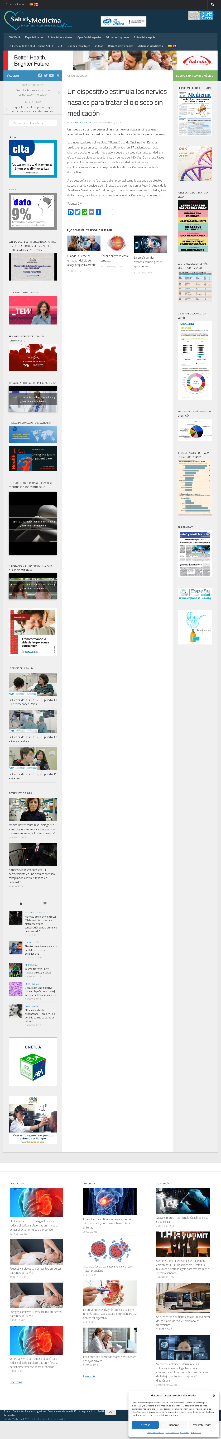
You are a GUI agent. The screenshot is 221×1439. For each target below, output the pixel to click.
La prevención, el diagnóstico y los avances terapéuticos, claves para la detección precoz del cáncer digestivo (110, 1313)
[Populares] (21, 903)
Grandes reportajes (78, 46)
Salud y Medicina (82, 122)
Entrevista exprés (144, 37)
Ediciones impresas (117, 37)
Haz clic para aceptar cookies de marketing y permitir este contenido (33, 399)
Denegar (174, 1425)
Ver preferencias (202, 1425)
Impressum (196, 1432)
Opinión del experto (89, 37)
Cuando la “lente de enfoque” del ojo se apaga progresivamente (81, 260)
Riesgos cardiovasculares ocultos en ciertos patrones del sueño (36, 1270)
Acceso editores (15, 4)
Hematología (32, 983)
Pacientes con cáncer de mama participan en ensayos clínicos (109, 1359)
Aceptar (145, 1425)
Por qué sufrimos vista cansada (114, 258)
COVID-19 (14, 37)
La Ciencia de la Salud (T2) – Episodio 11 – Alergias (33, 776)
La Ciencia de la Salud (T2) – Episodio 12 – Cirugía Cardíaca (33, 739)
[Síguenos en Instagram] (57, 75)
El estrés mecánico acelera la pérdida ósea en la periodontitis (41, 950)
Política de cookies (155, 1432)
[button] (214, 1395)
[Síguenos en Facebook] (40, 75)
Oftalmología (77, 76)
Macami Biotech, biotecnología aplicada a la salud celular (182, 1219)
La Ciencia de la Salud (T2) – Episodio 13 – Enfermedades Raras (33, 702)
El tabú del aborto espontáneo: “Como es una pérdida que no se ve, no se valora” (40, 1015)
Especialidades (34, 37)
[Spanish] (29, 4)
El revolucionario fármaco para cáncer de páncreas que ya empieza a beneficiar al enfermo (107, 1223)
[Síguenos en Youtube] (51, 75)
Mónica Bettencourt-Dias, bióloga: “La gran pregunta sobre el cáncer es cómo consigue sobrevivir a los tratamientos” (32, 829)
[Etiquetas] (45, 903)
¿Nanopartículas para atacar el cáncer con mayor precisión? (107, 1268)
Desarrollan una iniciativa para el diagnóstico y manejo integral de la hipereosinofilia (40, 991)
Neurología (31, 965)
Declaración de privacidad (177, 1432)
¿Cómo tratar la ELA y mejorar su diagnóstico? (38, 971)
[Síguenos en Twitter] (46, 75)
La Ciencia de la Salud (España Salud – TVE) (35, 46)
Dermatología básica (120, 46)
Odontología (32, 942)
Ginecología (31, 1006)
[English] (34, 4)
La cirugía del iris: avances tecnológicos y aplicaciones (148, 262)
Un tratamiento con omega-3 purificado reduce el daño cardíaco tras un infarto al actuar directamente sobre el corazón (34, 1225)
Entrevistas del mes (60, 37)
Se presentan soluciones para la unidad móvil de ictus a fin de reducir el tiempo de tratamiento (183, 1321)
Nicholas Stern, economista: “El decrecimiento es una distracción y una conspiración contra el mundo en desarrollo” (32, 876)
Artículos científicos (150, 46)
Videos (99, 46)
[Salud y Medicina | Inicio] (78, 20)
